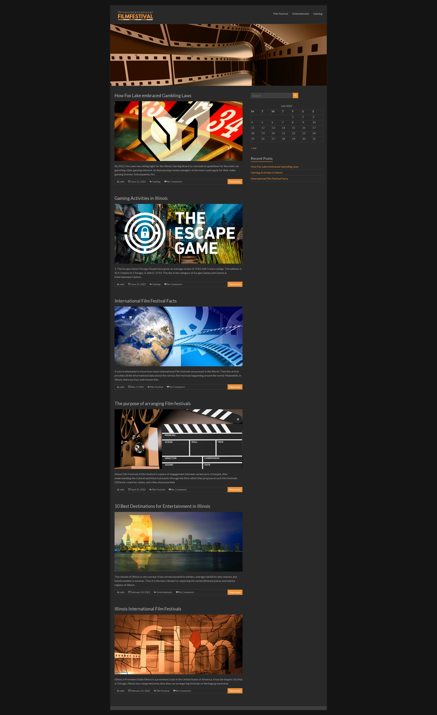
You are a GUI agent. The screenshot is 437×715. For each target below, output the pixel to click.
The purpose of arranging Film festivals (153, 403)
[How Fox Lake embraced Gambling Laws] (179, 103)
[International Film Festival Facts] (179, 308)
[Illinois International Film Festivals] (179, 616)
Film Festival (280, 13)
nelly (121, 181)
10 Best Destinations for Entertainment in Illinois (162, 506)
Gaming (317, 13)
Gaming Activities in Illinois (141, 198)
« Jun (253, 148)
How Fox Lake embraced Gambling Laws (153, 95)
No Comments (174, 181)
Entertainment (300, 13)
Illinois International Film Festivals (148, 608)
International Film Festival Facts (146, 301)
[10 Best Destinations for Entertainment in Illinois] (179, 513)
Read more (235, 181)
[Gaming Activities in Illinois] (179, 205)
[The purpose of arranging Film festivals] (179, 410)
